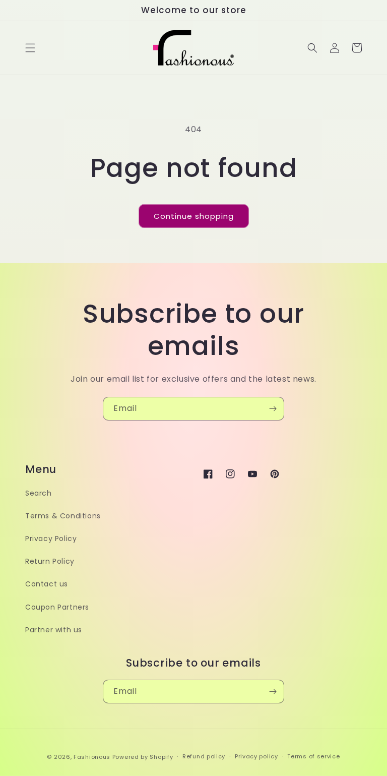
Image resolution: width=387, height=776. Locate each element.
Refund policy (203, 756)
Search (38, 493)
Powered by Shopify (142, 757)
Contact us (46, 584)
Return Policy (50, 561)
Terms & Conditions (63, 516)
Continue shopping (194, 216)
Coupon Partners (57, 607)
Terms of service (313, 756)
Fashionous (92, 757)
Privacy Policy (51, 538)
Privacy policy (256, 756)
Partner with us (53, 630)
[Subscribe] (273, 409)
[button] (30, 48)
